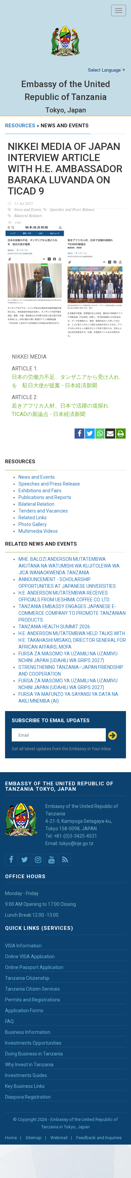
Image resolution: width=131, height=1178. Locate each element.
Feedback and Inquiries (99, 1137)
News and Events (36, 477)
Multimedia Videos (38, 531)
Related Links (32, 517)
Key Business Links (25, 1086)
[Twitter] (90, 434)
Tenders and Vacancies (43, 511)
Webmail (59, 1137)
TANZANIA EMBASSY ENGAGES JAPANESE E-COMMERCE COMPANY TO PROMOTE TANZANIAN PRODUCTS (72, 613)
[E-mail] (110, 434)
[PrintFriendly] (121, 434)
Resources (20, 126)
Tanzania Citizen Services (32, 989)
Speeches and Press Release (49, 484)
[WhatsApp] (99, 434)
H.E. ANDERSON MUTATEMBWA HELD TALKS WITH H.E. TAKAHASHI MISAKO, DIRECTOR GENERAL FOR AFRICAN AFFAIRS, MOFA (72, 640)
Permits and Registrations (32, 999)
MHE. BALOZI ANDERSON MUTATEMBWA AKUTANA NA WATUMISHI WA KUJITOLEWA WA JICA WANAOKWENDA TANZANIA (69, 565)
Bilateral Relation (36, 504)
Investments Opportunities (33, 1043)
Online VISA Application (30, 956)
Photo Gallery (32, 524)
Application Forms (24, 1010)
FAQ (9, 1021)
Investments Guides (26, 1075)
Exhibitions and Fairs (39, 490)
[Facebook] (79, 434)
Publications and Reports (44, 497)
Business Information (27, 1032)
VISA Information (23, 945)
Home (11, 1137)
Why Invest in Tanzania (29, 1064)
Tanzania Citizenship (27, 978)
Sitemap (34, 1137)
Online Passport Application (34, 967)
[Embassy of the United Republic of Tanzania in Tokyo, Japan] (65, 41)
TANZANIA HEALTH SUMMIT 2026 (54, 626)
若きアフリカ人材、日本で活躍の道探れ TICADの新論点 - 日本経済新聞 (63, 409)
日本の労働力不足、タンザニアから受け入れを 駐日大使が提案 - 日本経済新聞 (65, 381)
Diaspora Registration (28, 1097)
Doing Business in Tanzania (34, 1053)
